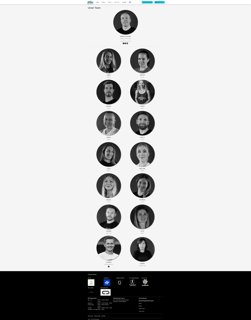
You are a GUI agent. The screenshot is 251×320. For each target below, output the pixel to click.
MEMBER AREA (160, 2)
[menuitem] (90, 2)
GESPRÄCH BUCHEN (147, 2)
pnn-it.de (97, 319)
